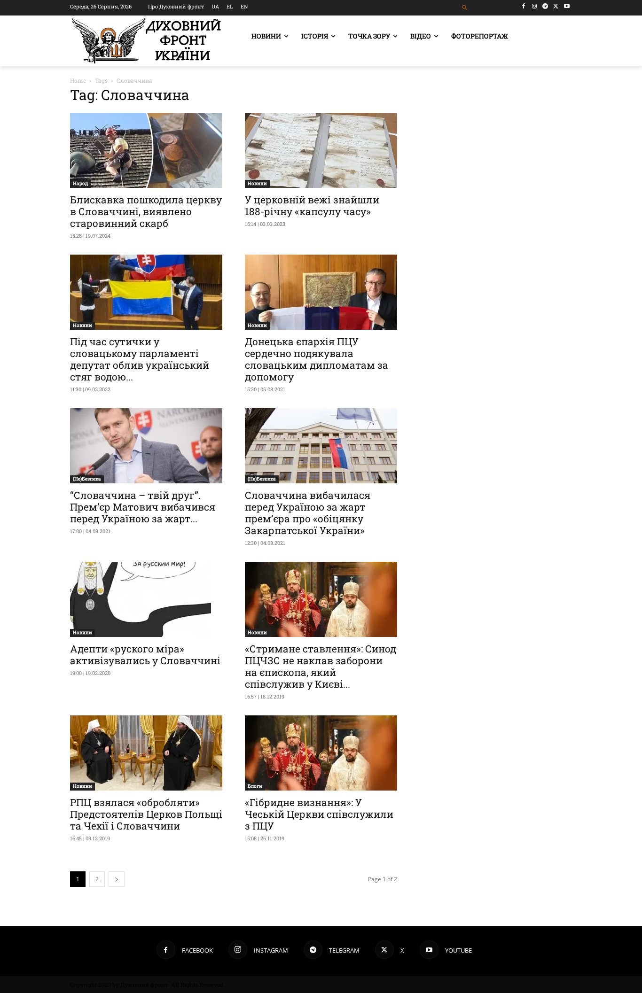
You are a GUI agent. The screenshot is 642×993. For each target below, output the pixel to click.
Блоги (255, 786)
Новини (257, 183)
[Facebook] (523, 6)
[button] (465, 8)
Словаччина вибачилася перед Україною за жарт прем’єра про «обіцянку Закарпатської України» (307, 513)
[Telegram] (545, 6)
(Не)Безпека (87, 479)
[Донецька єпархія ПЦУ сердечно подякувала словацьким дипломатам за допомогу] (321, 292)
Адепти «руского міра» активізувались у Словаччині (145, 654)
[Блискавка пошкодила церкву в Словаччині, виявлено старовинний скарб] (146, 150)
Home (78, 80)
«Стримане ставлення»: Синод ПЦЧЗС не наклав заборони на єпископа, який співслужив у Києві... (320, 666)
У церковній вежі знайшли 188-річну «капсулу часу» (312, 205)
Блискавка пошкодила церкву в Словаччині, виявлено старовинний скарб (146, 211)
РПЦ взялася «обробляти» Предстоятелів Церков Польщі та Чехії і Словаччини (146, 814)
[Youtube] (566, 6)
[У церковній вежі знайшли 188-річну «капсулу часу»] (321, 150)
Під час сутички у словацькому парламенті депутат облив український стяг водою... (139, 359)
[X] (555, 6)
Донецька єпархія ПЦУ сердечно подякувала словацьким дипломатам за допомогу (316, 359)
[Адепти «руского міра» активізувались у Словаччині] (146, 599)
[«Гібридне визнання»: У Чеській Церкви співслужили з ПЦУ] (321, 753)
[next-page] (117, 879)
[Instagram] (534, 6)
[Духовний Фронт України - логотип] (146, 41)
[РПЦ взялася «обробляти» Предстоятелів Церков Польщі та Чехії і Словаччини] (146, 753)
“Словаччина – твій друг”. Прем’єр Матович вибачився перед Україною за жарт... (142, 507)
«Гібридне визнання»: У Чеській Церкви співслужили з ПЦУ (319, 814)
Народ (80, 183)
